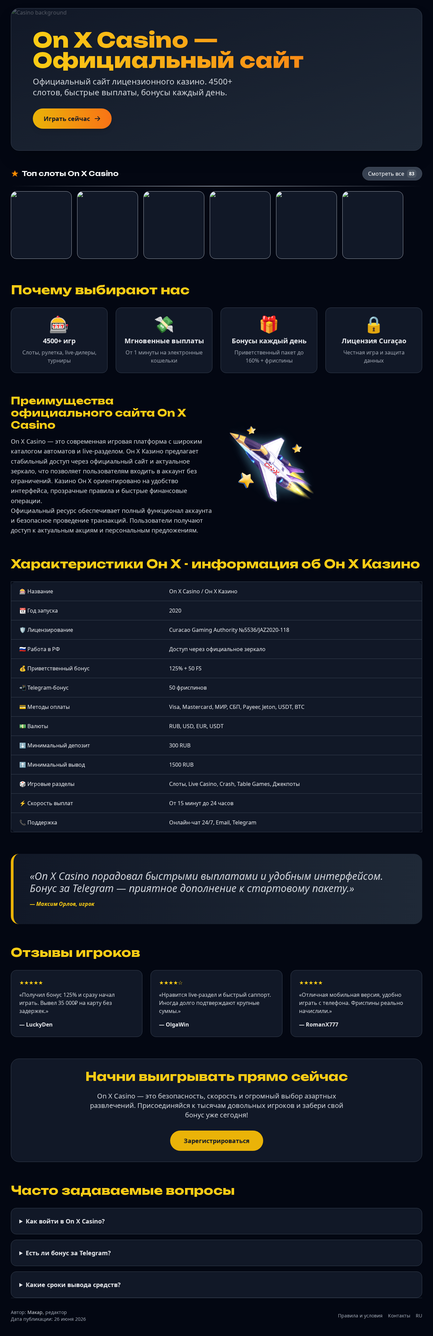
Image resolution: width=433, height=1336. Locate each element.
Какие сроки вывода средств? (73, 1285)
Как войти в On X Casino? (65, 1221)
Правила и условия (360, 1315)
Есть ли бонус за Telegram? (68, 1253)
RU (419, 1315)
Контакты (399, 1315)
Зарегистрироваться (217, 1141)
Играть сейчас (67, 119)
